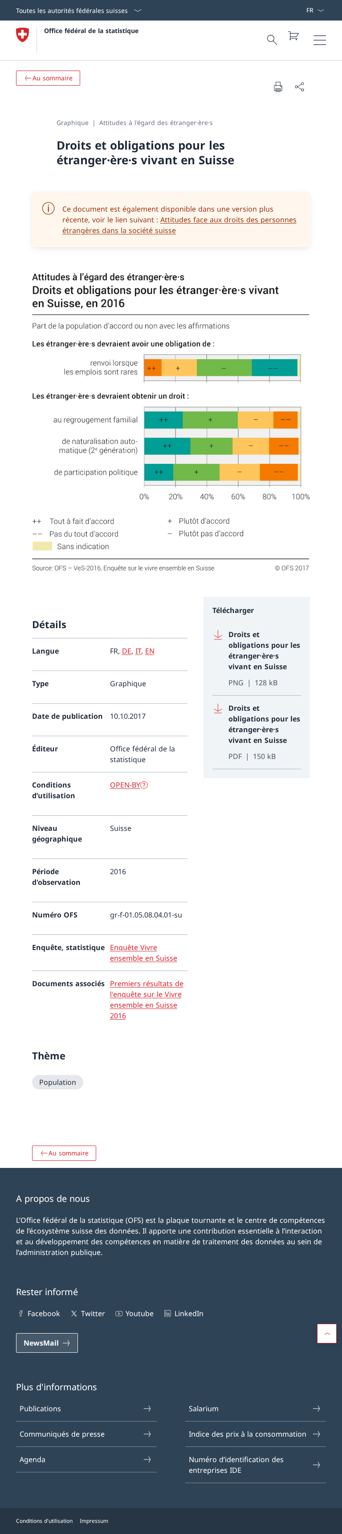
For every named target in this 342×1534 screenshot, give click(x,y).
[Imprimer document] (278, 86)
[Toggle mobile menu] (319, 40)
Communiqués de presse (62, 1434)
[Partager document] (299, 86)
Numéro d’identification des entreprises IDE (236, 1465)
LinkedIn (189, 1313)
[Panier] (293, 36)
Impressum (94, 1521)
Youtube (140, 1313)
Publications (40, 1408)
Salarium (204, 1408)
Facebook (44, 1313)
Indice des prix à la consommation (247, 1434)
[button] (327, 1333)
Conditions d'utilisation (44, 1521)
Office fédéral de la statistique (91, 30)
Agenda (32, 1459)
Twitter (93, 1313)
